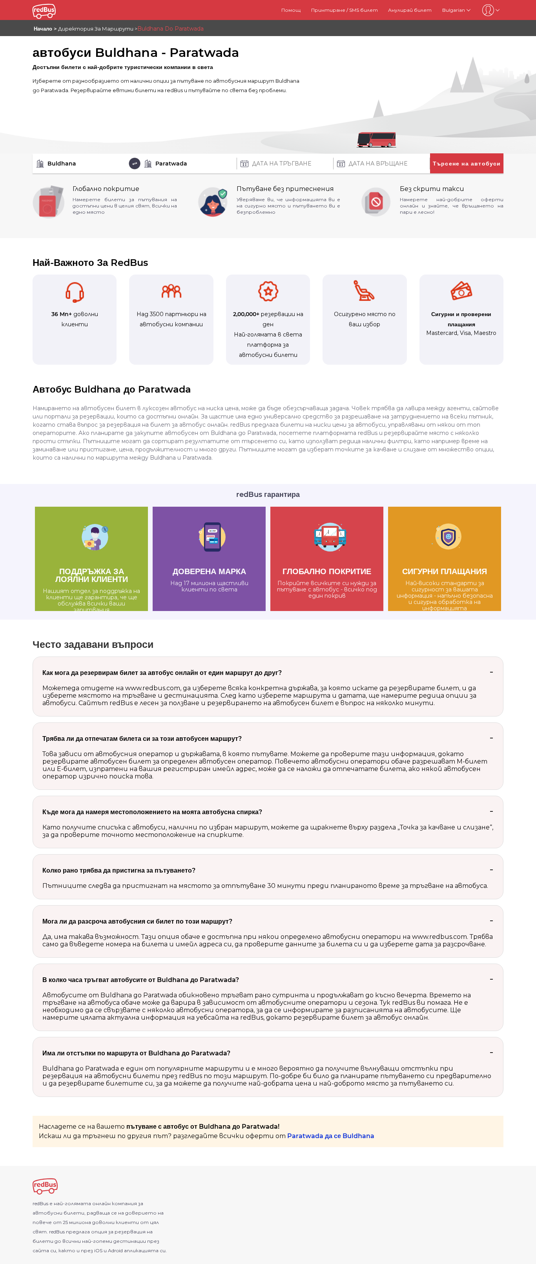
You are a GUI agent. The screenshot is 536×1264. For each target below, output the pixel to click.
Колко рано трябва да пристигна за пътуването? (118, 870)
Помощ (291, 10)
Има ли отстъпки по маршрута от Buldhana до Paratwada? (136, 1053)
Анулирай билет (410, 10)
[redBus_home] (53, 10)
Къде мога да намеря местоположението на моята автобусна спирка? (152, 812)
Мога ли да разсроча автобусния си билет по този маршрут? (137, 921)
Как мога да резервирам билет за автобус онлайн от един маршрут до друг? (162, 673)
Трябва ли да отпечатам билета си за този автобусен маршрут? (142, 738)
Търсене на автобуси (467, 163)
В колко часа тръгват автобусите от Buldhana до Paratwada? (140, 980)
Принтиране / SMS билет (344, 10)
